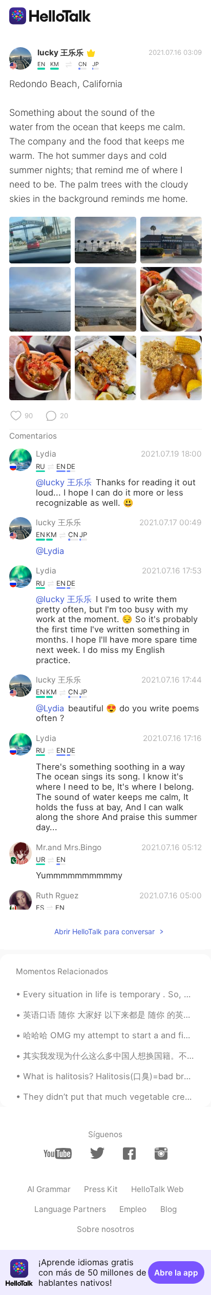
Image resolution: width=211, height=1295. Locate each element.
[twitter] (97, 1153)
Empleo (132, 1209)
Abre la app (176, 1273)
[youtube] (58, 1153)
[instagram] (161, 1153)
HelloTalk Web (157, 1189)
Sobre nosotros (105, 1229)
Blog (168, 1209)
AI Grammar (49, 1189)
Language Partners (70, 1209)
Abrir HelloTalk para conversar (104, 931)
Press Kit (101, 1189)
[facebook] (129, 1153)
